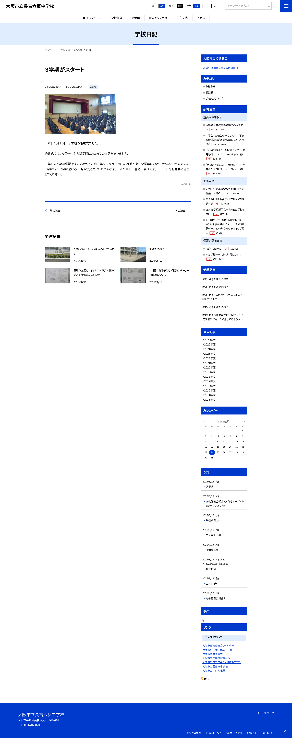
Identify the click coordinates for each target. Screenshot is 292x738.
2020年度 (210, 367)
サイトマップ (267, 713)
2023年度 (210, 353)
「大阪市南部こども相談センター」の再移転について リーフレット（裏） (225, 169)
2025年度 (210, 344)
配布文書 (182, 18)
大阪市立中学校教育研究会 (217, 658)
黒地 (180, 6)
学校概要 (117, 18)
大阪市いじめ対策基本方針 (217, 649)
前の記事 (55, 211)
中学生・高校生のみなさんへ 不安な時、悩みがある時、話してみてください (225, 140)
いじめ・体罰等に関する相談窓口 (220, 68)
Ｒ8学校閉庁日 (222, 248)
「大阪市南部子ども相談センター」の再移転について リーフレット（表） (225, 154)
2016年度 (210, 386)
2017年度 (210, 381)
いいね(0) (185, 184)
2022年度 (210, 358)
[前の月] (203, 421)
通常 (162, 6)
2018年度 (210, 376)
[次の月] (244, 421)
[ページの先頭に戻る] (285, 731)
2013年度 (210, 399)
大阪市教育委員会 (212, 653)
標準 (196, 6)
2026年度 (210, 340)
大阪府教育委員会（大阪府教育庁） (221, 662)
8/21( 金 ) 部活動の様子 (215, 279)
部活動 (135, 18)
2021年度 (210, 363)
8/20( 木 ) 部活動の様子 (215, 287)
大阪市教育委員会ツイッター (218, 645)
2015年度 (210, 390)
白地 (171, 6)
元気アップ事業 (158, 18)
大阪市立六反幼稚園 (213, 670)
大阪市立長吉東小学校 (215, 666)
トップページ (94, 18)
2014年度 (210, 395)
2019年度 (210, 372)
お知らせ (210, 86)
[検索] (269, 5)
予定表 (201, 18)
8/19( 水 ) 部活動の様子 (215, 307)
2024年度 (210, 349)
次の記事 (180, 211)
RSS (206, 679)
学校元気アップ (214, 98)
